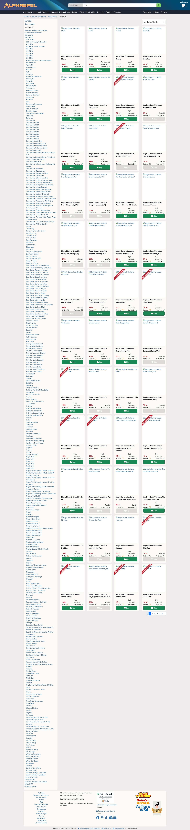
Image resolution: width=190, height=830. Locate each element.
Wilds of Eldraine (32, 759)
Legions (29, 450)
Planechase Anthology (34, 576)
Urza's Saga (30, 745)
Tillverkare (147, 12)
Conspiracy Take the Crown (35, 231)
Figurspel (37, 12)
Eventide (29, 330)
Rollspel (62, 12)
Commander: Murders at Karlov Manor (39, 196)
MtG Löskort (52, 16)
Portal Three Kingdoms (34, 586)
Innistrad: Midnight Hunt (34, 415)
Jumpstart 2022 (31, 429)
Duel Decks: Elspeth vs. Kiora (36, 277)
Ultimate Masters (32, 708)
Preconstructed (30, 779)
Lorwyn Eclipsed (31, 454)
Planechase (30, 572)
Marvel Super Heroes (33, 503)
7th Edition (30, 53)
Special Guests (31, 643)
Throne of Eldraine (32, 696)
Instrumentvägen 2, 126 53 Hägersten (89, 828)
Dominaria (29, 249)
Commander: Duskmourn (35, 175)
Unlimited (29, 733)
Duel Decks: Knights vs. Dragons (37, 295)
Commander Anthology (34, 141)
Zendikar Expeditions (33, 768)
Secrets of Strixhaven (33, 629)
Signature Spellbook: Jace (35, 641)
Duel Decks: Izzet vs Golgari (36, 288)
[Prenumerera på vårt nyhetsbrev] (114, 818)
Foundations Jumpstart (34, 348)
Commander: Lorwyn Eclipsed (36, 187)
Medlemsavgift (41, 813)
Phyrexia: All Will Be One (34, 567)
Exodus (28, 332)
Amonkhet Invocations (34, 76)
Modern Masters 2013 (34, 530)
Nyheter (156, 12)
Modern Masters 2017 (34, 535)
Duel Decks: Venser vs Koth (35, 311)
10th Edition (30, 39)
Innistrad (29, 406)
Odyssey (29, 558)
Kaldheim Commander (34, 438)
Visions (28, 747)
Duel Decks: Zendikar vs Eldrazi (37, 314)
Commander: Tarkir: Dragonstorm (38, 210)
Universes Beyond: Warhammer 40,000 (40, 729)
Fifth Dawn (30, 341)
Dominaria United (32, 254)
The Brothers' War (32, 673)
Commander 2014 (32, 125)
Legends (29, 447)
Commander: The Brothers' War (37, 215)
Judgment (29, 424)
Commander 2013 (32, 122)
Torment (29, 706)
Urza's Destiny (31, 740)
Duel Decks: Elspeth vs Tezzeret (37, 275)
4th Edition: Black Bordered (35, 46)
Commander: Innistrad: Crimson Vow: (39, 180)
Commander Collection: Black (36, 145)
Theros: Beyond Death (34, 694)
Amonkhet (29, 74)
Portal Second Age (32, 583)
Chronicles (30, 115)
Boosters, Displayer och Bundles (36, 30)
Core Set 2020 (31, 235)
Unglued (29, 712)
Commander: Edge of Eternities (37, 178)
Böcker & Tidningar (113, 12)
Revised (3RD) (31, 611)
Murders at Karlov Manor (35, 542)
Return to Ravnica (32, 609)
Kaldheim (29, 436)
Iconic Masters (31, 399)
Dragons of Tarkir (32, 263)
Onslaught (29, 560)
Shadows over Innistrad (34, 636)
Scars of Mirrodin (32, 620)
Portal (28, 581)
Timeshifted (30, 703)
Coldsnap (29, 118)
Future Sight (30, 374)
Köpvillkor (41, 811)
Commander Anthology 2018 (36, 143)
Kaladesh (29, 431)
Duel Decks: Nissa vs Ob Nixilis (37, 302)
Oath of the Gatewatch (34, 556)
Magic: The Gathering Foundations (38, 491)
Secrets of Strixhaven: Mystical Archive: (40, 632)
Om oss (41, 816)
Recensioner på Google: (106, 811)
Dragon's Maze (31, 261)
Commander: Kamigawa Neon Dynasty (39, 185)
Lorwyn (28, 452)
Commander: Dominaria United (37, 173)
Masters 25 (30, 507)
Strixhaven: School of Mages (36, 655)
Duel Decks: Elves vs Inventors (37, 281)
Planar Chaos (31, 570)
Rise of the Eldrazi (32, 613)
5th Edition (30, 49)
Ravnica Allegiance (32, 600)
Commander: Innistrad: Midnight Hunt (39, 182)
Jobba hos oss (41, 807)
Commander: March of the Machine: (38, 189)
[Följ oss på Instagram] (102, 818)
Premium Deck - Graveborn (35, 590)
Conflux (28, 226)
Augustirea (27, 12)
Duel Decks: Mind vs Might (35, 300)
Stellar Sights (30, 650)
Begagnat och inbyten (41, 795)
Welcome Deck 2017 (33, 756)
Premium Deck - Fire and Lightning (38, 588)
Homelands (30, 392)
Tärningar (100, 12)
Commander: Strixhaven (34, 208)
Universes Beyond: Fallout (35, 719)
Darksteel (29, 242)
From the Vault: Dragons (34, 355)
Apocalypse (30, 83)
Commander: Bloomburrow (35, 171)
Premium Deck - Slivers (34, 593)
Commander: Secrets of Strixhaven (38, 203)
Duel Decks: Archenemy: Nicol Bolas (38, 268)
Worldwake (30, 763)
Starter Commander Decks (35, 648)
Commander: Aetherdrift (34, 168)
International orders (41, 804)
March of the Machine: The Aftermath (39, 498)
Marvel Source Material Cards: (36, 500)
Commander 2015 (32, 127)
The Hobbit (30, 678)
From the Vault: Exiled (33, 357)
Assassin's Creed (32, 90)
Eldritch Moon (31, 323)
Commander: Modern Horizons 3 (37, 194)
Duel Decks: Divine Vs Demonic (37, 272)
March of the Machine (33, 496)
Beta (27, 102)
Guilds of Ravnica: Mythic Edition (37, 390)
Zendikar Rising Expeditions (36, 775)
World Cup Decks (32, 761)
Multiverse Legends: (33, 540)
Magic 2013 (30, 464)
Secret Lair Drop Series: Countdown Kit (39, 627)
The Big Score (31, 671)
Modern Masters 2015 (34, 533)
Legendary (31, 404)
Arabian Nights (31, 86)
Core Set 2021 (31, 238)
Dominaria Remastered (34, 251)
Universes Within (32, 731)
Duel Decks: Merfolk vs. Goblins (37, 298)
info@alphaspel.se (119, 828)
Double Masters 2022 (33, 258)
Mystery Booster (31, 544)
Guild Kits (29, 383)
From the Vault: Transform (35, 369)
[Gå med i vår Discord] (111, 818)
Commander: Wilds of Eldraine (36, 224)
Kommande (30, 24)
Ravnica (29, 597)
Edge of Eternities (32, 321)
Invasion (29, 417)
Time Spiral (30, 699)
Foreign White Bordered (34, 346)
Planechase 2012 (32, 574)
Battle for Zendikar (32, 95)
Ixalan (28, 420)
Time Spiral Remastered (34, 701)
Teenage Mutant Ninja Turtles (36, 662)
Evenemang (29, 35)
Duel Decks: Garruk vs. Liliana (36, 284)
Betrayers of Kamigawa (34, 104)
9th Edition (30, 58)
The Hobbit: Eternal (33, 680)
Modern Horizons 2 (32, 523)
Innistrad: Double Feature (35, 413)
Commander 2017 (32, 132)
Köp (73, 70)
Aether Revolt (31, 62)
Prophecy (29, 595)
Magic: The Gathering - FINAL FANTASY (40, 470)
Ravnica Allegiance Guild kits (36, 602)
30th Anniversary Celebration (36, 42)
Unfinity (28, 710)
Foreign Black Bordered (34, 344)
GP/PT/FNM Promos (33, 381)
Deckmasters (30, 245)
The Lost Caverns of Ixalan (35, 689)
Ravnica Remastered (33, 604)
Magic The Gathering (38, 16)
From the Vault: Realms (34, 364)
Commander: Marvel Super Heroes (38, 192)
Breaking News (31, 111)
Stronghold (30, 657)
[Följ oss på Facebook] (98, 818)
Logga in (185, 2)
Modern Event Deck (33, 519)
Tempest (29, 669)
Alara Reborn (30, 67)
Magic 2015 (30, 468)
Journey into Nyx (32, 422)
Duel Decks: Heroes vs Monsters (37, 286)
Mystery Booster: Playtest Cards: (37, 549)
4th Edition (30, 44)
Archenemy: (30, 88)
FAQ (41, 802)
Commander (30, 120)
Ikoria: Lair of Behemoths (35, 401)
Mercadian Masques (33, 510)
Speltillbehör (72, 12)
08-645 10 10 (107, 828)
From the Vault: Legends (34, 360)
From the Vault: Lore (33, 362)
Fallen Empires (31, 337)
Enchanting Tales (32, 325)
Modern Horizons (32, 521)
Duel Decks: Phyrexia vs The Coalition (39, 304)
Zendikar (29, 765)
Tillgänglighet (41, 820)
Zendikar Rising (31, 770)
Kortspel (54, 12)
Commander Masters (33, 162)
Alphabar (41, 793)
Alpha (28, 72)
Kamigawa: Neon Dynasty (35, 440)
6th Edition (30, 51)
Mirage (28, 512)
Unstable (29, 738)
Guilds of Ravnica (32, 387)
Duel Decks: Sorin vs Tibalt (35, 307)
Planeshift (29, 579)
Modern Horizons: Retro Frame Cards (39, 528)
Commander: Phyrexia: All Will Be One (39, 201)
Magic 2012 (30, 461)
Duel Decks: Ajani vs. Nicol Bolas (37, 265)
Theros (28, 692)
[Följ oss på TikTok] (107, 818)
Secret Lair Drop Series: (34, 625)
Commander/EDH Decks (33, 33)
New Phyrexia (31, 553)
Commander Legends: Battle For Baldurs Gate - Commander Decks (40, 158)
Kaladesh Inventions (33, 434)
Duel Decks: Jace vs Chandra (36, 291)
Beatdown (29, 99)
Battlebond (30, 97)
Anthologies (30, 79)
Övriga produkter (30, 786)
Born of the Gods (32, 109)
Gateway (29, 378)
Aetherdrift (29, 65)
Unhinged (29, 715)
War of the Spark (32, 749)
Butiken (164, 12)
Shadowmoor (30, 634)
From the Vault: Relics (33, 367)
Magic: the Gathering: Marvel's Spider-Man (41, 493)
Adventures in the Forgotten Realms (38, 60)
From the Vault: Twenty (34, 371)
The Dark (29, 676)
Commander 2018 (32, 134)
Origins (28, 563)
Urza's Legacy (31, 742)
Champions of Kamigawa (35, 113)
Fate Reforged (31, 339)
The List (29, 682)
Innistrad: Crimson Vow (34, 411)
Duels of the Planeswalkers (35, 316)
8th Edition (30, 56)
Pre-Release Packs (31, 777)
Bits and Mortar (41, 797)
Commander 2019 (32, 136)
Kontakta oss (41, 809)
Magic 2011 (30, 459)
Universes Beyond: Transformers (37, 726)
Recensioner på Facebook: (107, 805)
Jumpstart (29, 427)
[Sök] (158, 5)
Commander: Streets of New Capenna (39, 205)
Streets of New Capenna (34, 653)
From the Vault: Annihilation (35, 353)
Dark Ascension (31, 240)
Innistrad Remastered (33, 408)
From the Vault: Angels (34, 351)
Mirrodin (29, 514)
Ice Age (28, 397)
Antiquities (29, 81)
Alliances (29, 69)
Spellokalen (41, 818)
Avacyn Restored (32, 92)
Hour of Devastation (33, 394)
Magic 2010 (30, 457)
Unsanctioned (31, 736)
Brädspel (45, 12)
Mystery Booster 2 (32, 547)
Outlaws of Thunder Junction (36, 565)
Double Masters (31, 256)
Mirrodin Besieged (32, 517)
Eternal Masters (31, 328)
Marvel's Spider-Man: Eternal (36, 505)
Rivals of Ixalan (31, 616)
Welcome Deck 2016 (33, 754)
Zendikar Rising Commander (36, 772)
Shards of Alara (31, 639)
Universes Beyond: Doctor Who (37, 717)
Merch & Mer (90, 12)
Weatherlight (30, 752)
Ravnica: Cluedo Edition (34, 606)
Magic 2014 (30, 466)
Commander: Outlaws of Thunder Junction (41, 198)
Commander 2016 (32, 129)
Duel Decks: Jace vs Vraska (35, 293)
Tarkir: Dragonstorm (33, 659)
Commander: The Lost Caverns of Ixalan (40, 222)
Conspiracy (30, 228)
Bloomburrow (30, 106)
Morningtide (30, 537)
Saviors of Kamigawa (33, 618)
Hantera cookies (41, 823)
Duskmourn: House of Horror (36, 318)
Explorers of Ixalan (32, 334)
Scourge (29, 623)
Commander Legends (33, 150)
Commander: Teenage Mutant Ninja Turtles (41, 212)
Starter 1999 (30, 646)
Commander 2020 (32, 139)
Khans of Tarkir (31, 445)
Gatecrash (29, 376)
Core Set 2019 (31, 233)
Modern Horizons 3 (32, 526)
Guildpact (29, 385)
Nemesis (29, 551)
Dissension (30, 247)
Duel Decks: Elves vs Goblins (36, 279)
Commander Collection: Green (36, 148)
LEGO (81, 12)
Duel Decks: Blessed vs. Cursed (37, 270)
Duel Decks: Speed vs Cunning (37, 309)
